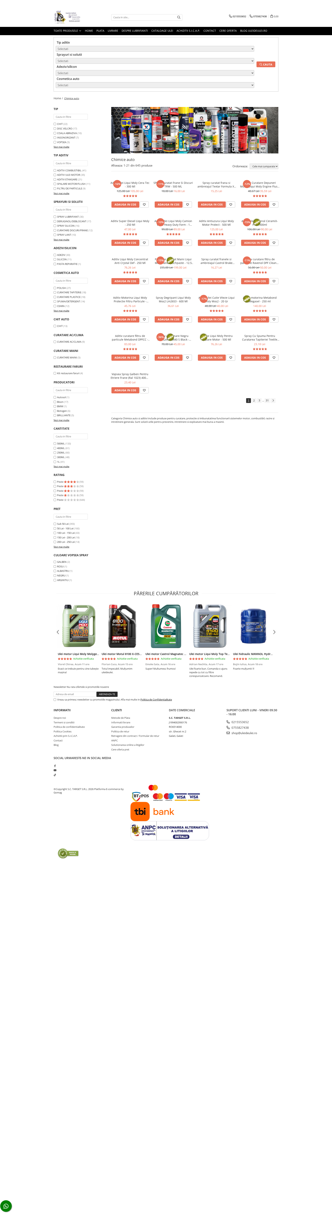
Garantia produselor (122, 727)
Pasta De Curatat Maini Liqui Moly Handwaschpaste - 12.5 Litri (173, 261)
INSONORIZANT (66, 137)
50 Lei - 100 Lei (65, 528)
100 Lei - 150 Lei (66, 533)
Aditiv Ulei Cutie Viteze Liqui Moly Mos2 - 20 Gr (216, 299)
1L (58, 461)
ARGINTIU (62, 580)
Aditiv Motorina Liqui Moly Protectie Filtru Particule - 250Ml (130, 299)
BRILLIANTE (64, 415)
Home (89, 30)
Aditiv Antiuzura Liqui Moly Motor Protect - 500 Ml (216, 222)
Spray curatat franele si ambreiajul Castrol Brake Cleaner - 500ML (216, 261)
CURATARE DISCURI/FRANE (72, 230)
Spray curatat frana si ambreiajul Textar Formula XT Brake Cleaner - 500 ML (217, 184)
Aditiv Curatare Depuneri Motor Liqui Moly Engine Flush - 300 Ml (259, 184)
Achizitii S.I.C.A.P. (188, 30)
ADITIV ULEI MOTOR (68, 175)
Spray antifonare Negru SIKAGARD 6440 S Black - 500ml (173, 337)
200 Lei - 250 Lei (66, 542)
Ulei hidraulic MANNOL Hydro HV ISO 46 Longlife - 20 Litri (271, 654)
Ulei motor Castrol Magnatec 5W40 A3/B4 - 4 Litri (177, 654)
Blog (56, 745)
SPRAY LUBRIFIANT (68, 216)
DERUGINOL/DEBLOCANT (71, 221)
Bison (60, 402)
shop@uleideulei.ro (244, 733)
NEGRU (61, 575)
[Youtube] (55, 770)
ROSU (60, 566)
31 (267, 400)
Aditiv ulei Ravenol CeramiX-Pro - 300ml (260, 222)
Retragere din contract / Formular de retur (135, 736)
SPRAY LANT (64, 234)
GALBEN (61, 562)
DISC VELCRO (64, 128)
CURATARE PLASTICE (69, 297)
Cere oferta (228, 30)
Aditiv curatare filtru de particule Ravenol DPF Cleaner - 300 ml (259, 261)
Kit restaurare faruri (68, 373)
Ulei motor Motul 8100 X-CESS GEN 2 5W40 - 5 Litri (135, 654)
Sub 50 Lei (63, 524)
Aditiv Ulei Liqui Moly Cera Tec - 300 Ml (129, 184)
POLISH (61, 288)
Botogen (62, 411)
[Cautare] (178, 17)
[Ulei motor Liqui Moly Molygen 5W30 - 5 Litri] (78, 626)
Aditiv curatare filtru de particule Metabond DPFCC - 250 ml (130, 337)
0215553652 (240, 722)
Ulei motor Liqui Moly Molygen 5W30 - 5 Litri (87, 654)
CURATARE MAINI (67, 357)
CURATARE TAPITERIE (69, 292)
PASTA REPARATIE (67, 264)
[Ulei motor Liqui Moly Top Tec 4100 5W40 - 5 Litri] (210, 626)
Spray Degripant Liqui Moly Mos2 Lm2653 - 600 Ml (173, 299)
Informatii (62, 710)
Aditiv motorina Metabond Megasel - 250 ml (260, 299)
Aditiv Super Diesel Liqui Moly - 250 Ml (130, 222)
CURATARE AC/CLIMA (69, 341)
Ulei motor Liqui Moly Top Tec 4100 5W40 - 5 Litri (221, 654)
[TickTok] (55, 775)
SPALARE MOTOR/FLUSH (71, 184)
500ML (61, 443)
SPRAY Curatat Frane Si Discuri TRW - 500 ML (173, 184)
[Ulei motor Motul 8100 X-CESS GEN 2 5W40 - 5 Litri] (122, 626)
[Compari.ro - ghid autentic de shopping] (68, 853)
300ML (61, 457)
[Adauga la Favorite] (144, 204)
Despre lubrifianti (135, 30)
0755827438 (240, 727)
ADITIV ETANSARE (67, 179)
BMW (60, 406)
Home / (59, 98)
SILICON (62, 259)
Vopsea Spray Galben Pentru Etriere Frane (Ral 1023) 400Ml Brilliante (130, 376)
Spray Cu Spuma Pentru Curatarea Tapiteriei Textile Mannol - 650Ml (259, 337)
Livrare (113, 30)
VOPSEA (61, 142)
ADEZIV (61, 255)
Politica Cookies (62, 731)
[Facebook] (55, 766)
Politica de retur (120, 731)
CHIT (60, 124)
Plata (100, 30)
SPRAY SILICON (66, 225)
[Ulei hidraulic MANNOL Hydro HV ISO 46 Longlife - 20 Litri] (254, 626)
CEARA (61, 306)
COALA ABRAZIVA (67, 133)
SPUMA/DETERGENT (68, 301)
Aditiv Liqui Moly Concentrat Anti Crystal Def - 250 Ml (130, 261)
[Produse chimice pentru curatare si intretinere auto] (194, 130)
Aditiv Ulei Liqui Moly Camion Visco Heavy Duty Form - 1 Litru (173, 222)
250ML (61, 452)
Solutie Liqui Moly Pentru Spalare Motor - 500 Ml (216, 337)
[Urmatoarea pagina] (273, 400)
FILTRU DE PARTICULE (69, 188)
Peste (60, 481)
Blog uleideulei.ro (253, 30)
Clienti (116, 710)
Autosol (61, 397)
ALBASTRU (63, 571)
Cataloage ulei (162, 30)
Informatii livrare (120, 722)
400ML (61, 448)
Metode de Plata (120, 718)
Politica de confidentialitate (69, 727)
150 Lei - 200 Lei (66, 537)
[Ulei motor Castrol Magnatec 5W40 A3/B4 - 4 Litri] (166, 626)
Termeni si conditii (64, 722)
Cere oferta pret (120, 749)
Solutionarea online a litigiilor (127, 745)
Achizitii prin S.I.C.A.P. (66, 736)
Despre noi (60, 718)
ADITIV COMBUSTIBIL (69, 170)
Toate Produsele (66, 30)
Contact (209, 30)
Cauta (267, 64)
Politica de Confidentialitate (156, 699)
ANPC (114, 740)
